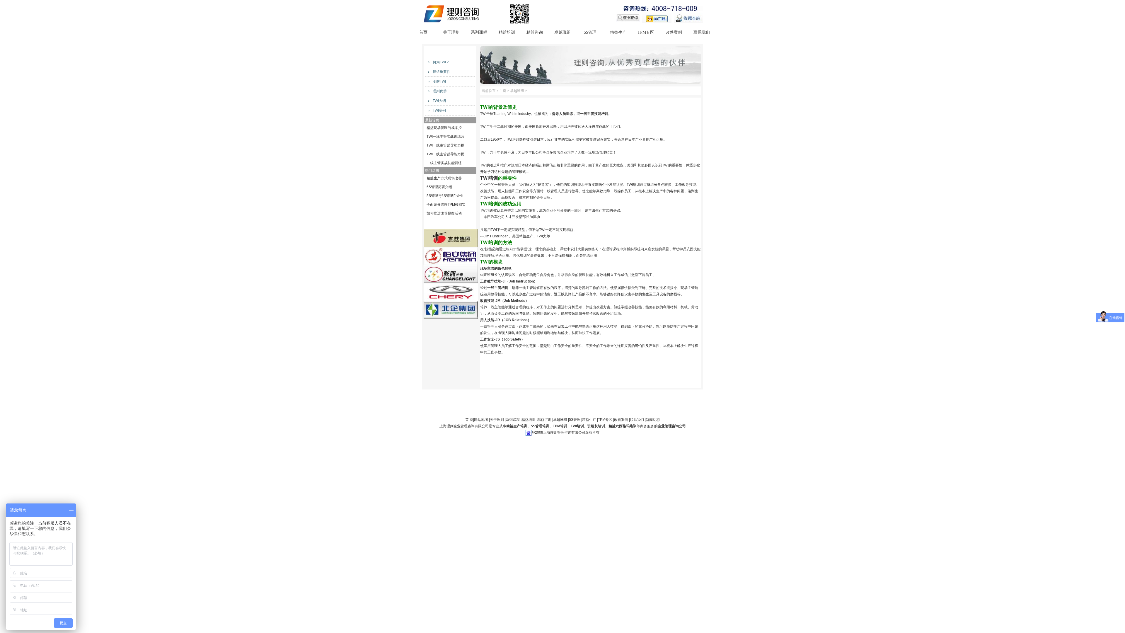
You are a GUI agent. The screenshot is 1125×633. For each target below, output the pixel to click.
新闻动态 (653, 420)
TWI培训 (577, 426)
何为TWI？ (441, 62)
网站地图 (481, 420)
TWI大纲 (439, 101)
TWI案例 (439, 110)
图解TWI (439, 81)
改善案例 (674, 32)
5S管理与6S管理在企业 (445, 196)
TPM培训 (560, 426)
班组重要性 (441, 72)
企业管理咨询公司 (672, 426)
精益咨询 (534, 32)
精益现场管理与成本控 (444, 128)
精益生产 (618, 32)
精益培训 (507, 32)
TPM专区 (646, 32)
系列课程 (479, 32)
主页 (502, 91)
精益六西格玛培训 (622, 426)
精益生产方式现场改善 (444, 178)
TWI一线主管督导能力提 (445, 145)
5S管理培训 (540, 426)
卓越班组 (562, 32)
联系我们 (701, 32)
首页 (423, 32)
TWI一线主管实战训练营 (445, 137)
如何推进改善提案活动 (444, 213)
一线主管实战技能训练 (444, 163)
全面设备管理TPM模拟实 (446, 205)
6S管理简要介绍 (439, 187)
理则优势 (440, 91)
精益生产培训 (516, 426)
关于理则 (451, 32)
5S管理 (590, 32)
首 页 (469, 420)
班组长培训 (596, 426)
